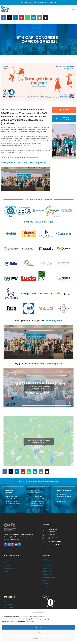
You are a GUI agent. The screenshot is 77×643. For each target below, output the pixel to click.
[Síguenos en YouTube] (16, 544)
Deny (38, 633)
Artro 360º (45, 580)
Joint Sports (46, 563)
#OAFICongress (47, 560)
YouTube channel (32, 157)
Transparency (8, 563)
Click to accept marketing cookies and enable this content (39, 387)
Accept (38, 627)
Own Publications (47, 571)
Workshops (46, 586)
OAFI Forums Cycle (48, 566)
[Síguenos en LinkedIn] (19, 544)
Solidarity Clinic (47, 574)
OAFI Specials (8, 571)
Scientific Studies (47, 568)
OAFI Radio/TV (8, 604)
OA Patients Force (9, 568)
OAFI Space (46, 583)
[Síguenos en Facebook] (5, 544)
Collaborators (7, 566)
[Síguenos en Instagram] (12, 544)
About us (6, 560)
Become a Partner (9, 607)
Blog (5, 602)
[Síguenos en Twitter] (9, 544)
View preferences (38, 638)
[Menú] (73, 9)
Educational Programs (49, 577)
